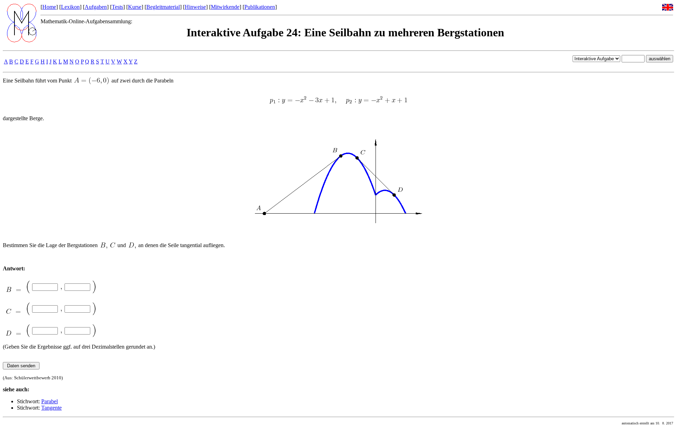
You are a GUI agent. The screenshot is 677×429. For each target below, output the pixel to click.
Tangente (51, 408)
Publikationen (259, 7)
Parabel (49, 401)
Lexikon (70, 7)
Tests (117, 7)
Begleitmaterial (163, 7)
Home (49, 7)
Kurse (134, 7)
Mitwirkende (225, 7)
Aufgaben (96, 7)
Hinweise (195, 7)
